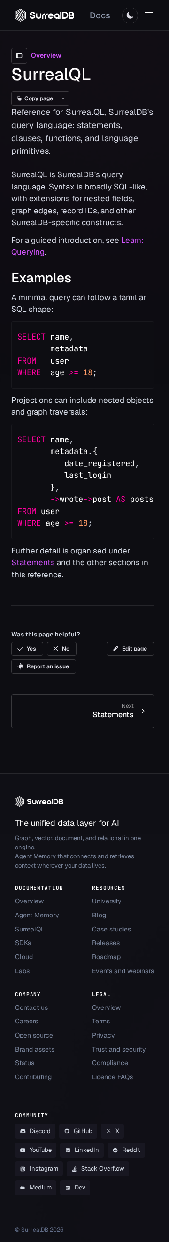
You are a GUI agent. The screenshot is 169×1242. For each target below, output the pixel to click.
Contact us (31, 1007)
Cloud (24, 957)
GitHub (83, 1131)
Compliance (110, 1063)
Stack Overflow (102, 1169)
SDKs (23, 943)
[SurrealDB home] (44, 15)
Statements (33, 562)
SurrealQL (30, 929)
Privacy (103, 1035)
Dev (80, 1187)
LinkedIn (87, 1150)
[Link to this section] (79, 277)
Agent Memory (37, 915)
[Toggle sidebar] (19, 56)
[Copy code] (140, 335)
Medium (41, 1187)
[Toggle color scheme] (130, 15)
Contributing (33, 1077)
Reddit (131, 1150)
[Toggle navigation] (149, 15)
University (107, 901)
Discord (40, 1131)
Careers (26, 1021)
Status (24, 1063)
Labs (22, 971)
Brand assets (34, 1049)
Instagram (44, 1169)
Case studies (111, 929)
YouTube (41, 1150)
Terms (101, 1021)
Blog (99, 915)
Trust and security (119, 1049)
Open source (34, 1035)
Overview (29, 901)
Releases (106, 943)
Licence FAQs (112, 1077)
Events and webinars (123, 971)
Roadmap (106, 957)
